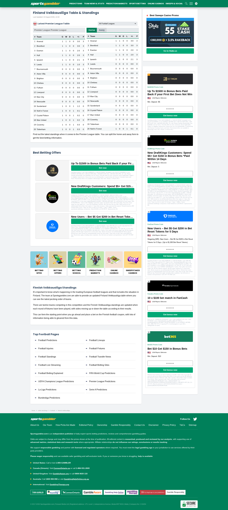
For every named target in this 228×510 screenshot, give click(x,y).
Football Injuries (45, 348)
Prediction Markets (116, 3)
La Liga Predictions (47, 389)
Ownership (102, 425)
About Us (34, 425)
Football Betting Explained (50, 373)
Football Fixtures (97, 348)
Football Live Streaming (49, 365)
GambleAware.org (61, 474)
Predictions (75, 3)
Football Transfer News (100, 357)
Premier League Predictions (102, 381)
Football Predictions (47, 340)
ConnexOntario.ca (62, 468)
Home (92, 30)
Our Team (47, 425)
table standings (43, 410)
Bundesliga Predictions (49, 398)
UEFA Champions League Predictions (56, 381)
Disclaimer (154, 425)
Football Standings (47, 357)
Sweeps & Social (174, 3)
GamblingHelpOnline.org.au (76, 479)
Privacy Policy (169, 425)
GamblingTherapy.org (59, 484)
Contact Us (139, 425)
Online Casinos (156, 3)
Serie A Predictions (98, 389)
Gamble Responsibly (121, 425)
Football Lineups (97, 340)
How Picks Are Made (65, 425)
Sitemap (192, 425)
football (52, 410)
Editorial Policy (86, 425)
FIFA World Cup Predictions (102, 373)
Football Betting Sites (99, 365)
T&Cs (182, 425)
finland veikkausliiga (64, 410)
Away (102, 30)
